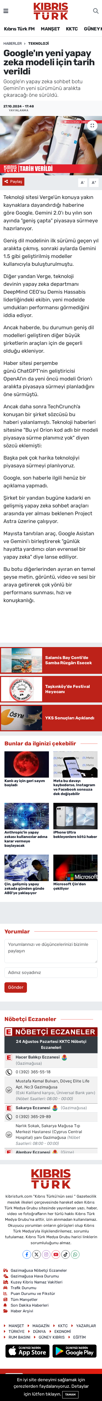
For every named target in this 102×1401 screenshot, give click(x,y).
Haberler (12, 43)
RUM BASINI (19, 1337)
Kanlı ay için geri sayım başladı (24, 783)
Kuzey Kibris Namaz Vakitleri (37, 1282)
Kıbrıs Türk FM (19, 29)
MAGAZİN (40, 1325)
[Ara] (96, 11)
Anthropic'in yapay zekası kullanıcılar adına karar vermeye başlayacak (25, 839)
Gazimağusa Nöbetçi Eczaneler (39, 1270)
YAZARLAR (86, 1325)
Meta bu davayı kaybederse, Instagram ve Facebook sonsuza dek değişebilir (74, 787)
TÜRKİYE (17, 1331)
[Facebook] (26, 1254)
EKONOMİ (62, 1331)
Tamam (70, 1394)
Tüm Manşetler (24, 1299)
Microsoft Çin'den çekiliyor (69, 886)
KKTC (72, 29)
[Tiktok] (65, 1254)
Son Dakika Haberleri (30, 1305)
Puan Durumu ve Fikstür (33, 1293)
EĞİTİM (79, 1337)
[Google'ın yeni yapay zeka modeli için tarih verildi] (51, 146)
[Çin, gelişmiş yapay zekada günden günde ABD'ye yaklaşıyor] (26, 867)
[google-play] (75, 1351)
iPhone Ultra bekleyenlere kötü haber (75, 834)
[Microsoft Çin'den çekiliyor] (75, 867)
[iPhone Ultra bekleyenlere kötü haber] (75, 815)
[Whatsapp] (75, 1254)
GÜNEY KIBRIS (52, 1337)
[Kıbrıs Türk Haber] (51, 10)
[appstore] (28, 1351)
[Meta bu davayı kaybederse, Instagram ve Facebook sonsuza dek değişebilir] (75, 764)
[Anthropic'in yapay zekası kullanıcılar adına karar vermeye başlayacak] (26, 815)
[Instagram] (46, 1254)
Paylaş (16, 181)
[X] (36, 1254)
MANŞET (50, 29)
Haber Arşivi (22, 1311)
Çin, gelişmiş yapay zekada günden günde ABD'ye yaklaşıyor (24, 888)
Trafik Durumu (23, 1288)
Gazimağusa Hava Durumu (35, 1276)
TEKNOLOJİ (38, 43)
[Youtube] (56, 1254)
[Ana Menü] (5, 11)
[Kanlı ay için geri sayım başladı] (26, 764)
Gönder (15, 987)
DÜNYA (39, 1331)
